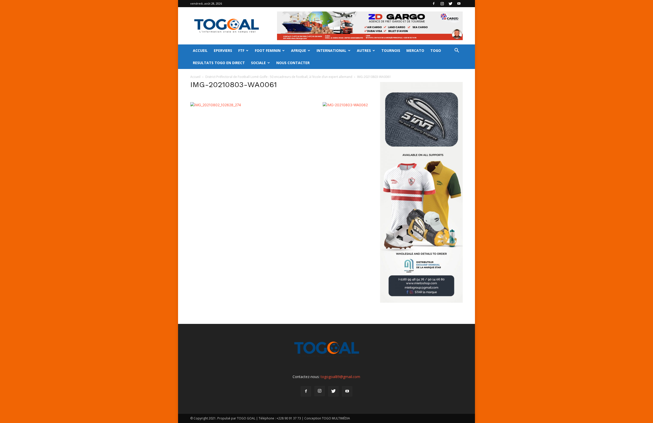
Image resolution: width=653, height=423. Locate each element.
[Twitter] (450, 3)
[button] (456, 51)
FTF (241, 50)
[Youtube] (459, 3)
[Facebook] (433, 3)
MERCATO (415, 50)
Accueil (195, 77)
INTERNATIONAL (331, 50)
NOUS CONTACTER (293, 62)
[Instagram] (442, 3)
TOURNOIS (390, 50)
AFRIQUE (298, 50)
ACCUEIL (200, 50)
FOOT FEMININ (268, 50)
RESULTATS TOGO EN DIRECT (219, 62)
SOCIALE (258, 62)
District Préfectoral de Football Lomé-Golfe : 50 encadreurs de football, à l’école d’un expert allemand (278, 77)
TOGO (435, 50)
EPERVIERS (223, 50)
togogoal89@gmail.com (340, 376)
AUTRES (364, 50)
